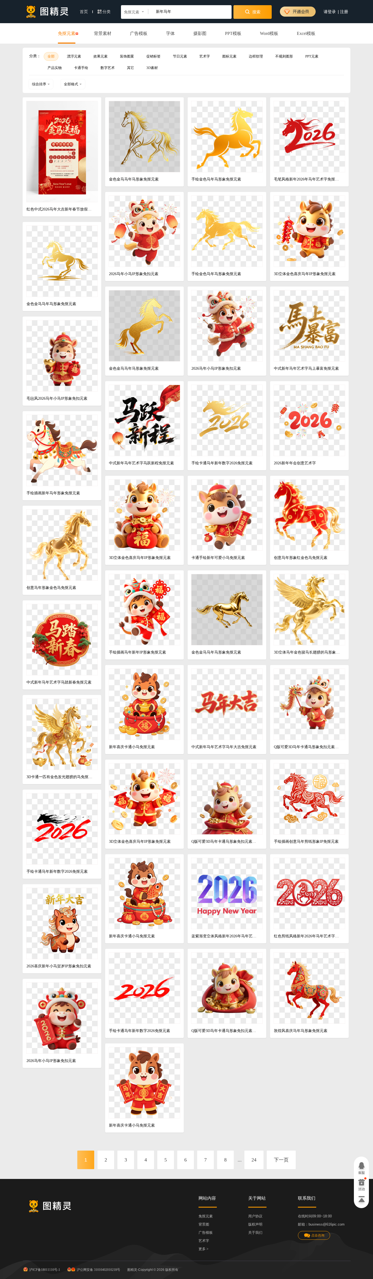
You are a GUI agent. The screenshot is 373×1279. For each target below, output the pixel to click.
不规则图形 (284, 56)
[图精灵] (47, 11)
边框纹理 (256, 56)
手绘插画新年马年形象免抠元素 (53, 493)
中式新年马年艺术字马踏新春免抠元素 (58, 682)
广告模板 (138, 33)
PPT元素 (311, 56)
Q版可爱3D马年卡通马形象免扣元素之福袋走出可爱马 (224, 1031)
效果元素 (100, 56)
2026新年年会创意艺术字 (295, 463)
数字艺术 (107, 68)
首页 (84, 12)
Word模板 (269, 33)
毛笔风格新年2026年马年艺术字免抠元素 (307, 179)
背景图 (204, 1224)
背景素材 (102, 33)
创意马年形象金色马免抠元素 (51, 588)
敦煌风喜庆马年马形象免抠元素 (300, 1031)
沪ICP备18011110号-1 (44, 1270)
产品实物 (55, 68)
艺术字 (204, 56)
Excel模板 (306, 33)
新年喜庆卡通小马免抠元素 (132, 747)
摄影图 (199, 33)
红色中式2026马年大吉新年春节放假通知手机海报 (59, 209)
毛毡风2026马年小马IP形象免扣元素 (56, 398)
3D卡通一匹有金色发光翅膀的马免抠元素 (59, 777)
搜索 (255, 12)
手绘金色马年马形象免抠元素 (216, 179)
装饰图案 (127, 56)
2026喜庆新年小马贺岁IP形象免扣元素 (58, 966)
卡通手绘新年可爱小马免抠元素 (218, 558)
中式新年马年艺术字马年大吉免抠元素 (223, 747)
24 (253, 1160)
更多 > (203, 1249)
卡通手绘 (81, 68)
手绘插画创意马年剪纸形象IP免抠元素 (306, 841)
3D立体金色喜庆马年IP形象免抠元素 (305, 274)
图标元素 (229, 56)
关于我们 (255, 1232)
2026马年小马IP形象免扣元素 (133, 274)
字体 (170, 33)
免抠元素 (66, 33)
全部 (51, 56)
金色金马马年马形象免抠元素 (134, 179)
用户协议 (255, 1216)
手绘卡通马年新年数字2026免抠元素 (222, 463)
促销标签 (153, 56)
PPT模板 (233, 33)
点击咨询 (317, 1235)
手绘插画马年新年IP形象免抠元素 (137, 652)
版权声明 (255, 1224)
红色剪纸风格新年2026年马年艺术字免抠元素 (307, 936)
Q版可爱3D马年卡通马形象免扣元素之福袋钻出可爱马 (224, 841)
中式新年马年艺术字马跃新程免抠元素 (141, 463)
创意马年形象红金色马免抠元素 (300, 558)
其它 (130, 68)
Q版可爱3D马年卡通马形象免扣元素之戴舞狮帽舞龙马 (307, 747)
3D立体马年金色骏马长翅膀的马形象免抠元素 (307, 652)
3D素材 (152, 68)
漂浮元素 (74, 56)
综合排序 (39, 84)
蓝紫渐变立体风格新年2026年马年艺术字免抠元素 (224, 936)
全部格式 (71, 84)
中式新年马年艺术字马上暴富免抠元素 (306, 368)
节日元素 (180, 56)
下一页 (281, 1160)
